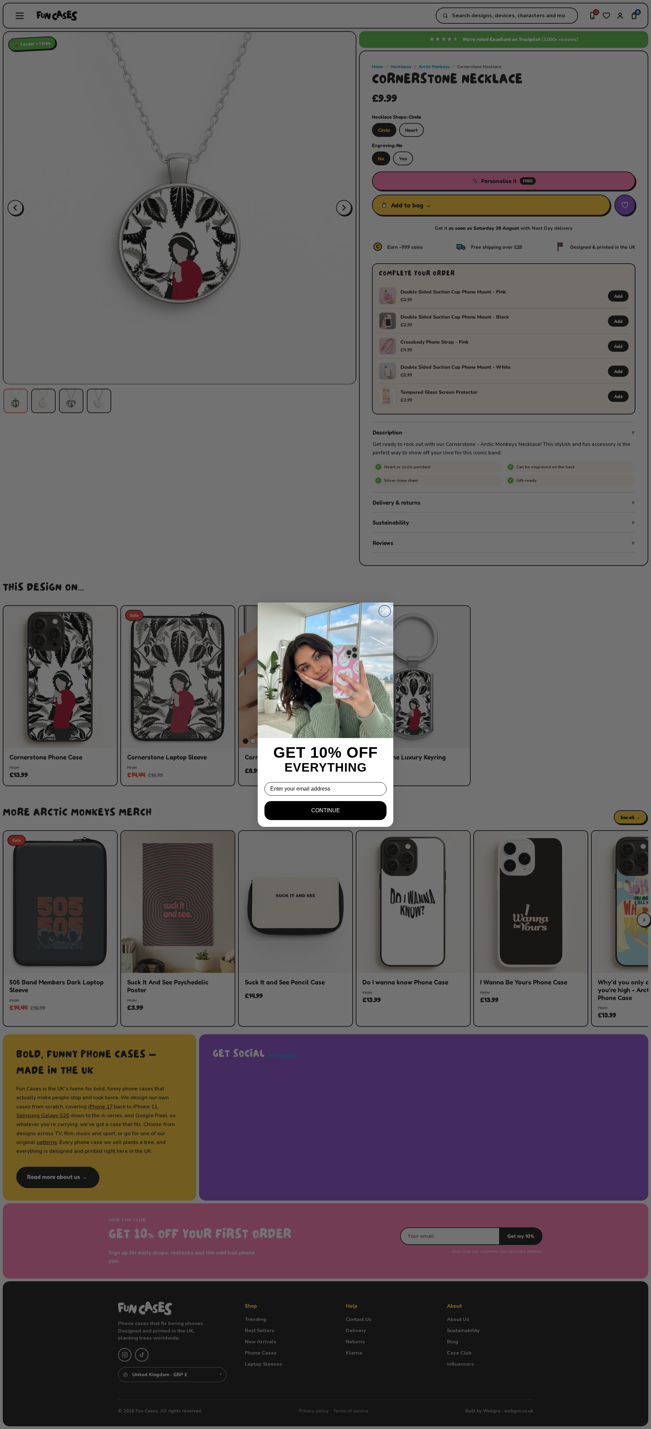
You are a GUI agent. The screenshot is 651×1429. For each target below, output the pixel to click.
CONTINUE (325, 810)
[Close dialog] (385, 611)
